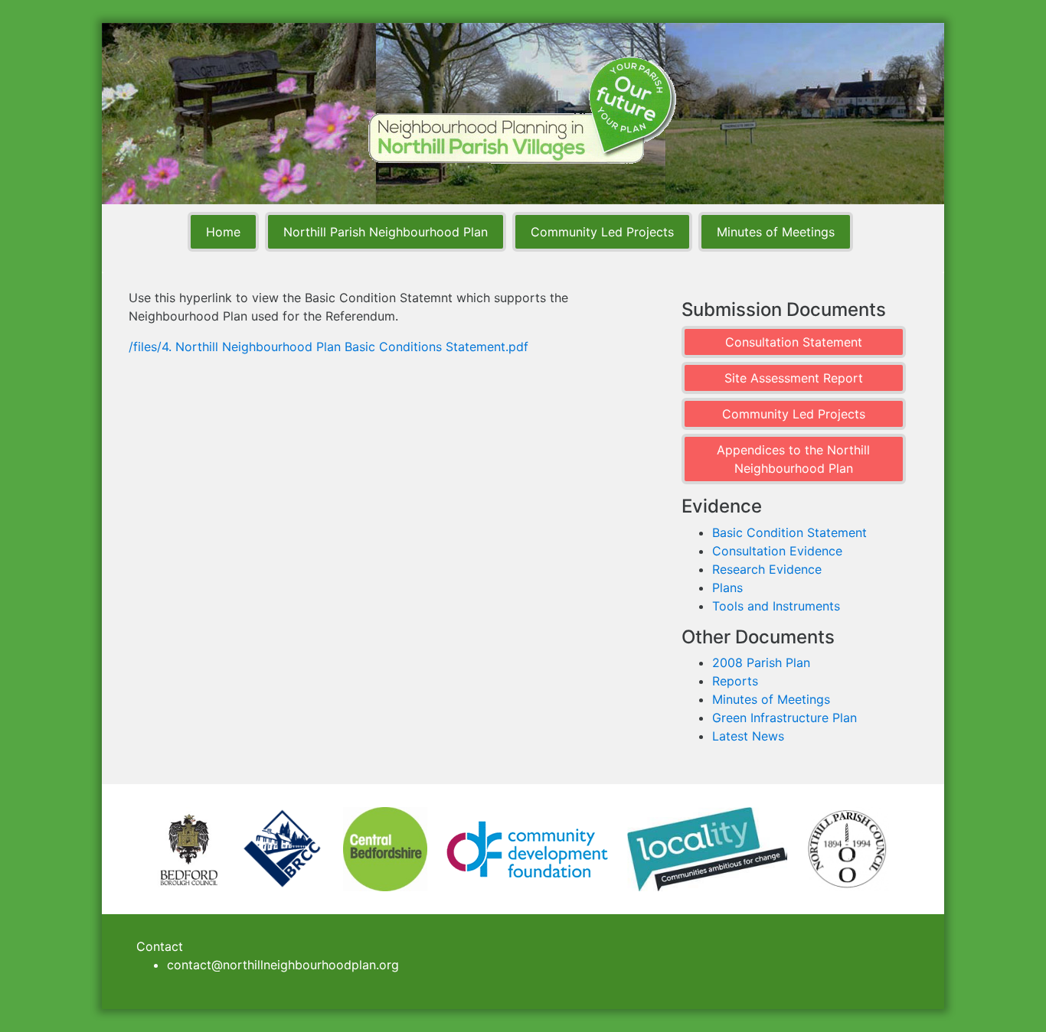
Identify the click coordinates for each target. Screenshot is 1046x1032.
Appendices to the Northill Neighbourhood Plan (793, 459)
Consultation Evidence (777, 550)
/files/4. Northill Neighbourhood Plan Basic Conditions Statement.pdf (328, 346)
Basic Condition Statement (789, 532)
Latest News (748, 736)
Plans (727, 587)
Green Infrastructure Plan (784, 717)
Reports (735, 681)
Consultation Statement (793, 342)
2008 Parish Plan (761, 662)
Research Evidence (767, 569)
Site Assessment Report (793, 378)
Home (223, 231)
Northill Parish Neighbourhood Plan (385, 231)
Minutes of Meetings (776, 231)
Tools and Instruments (776, 606)
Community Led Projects (602, 231)
